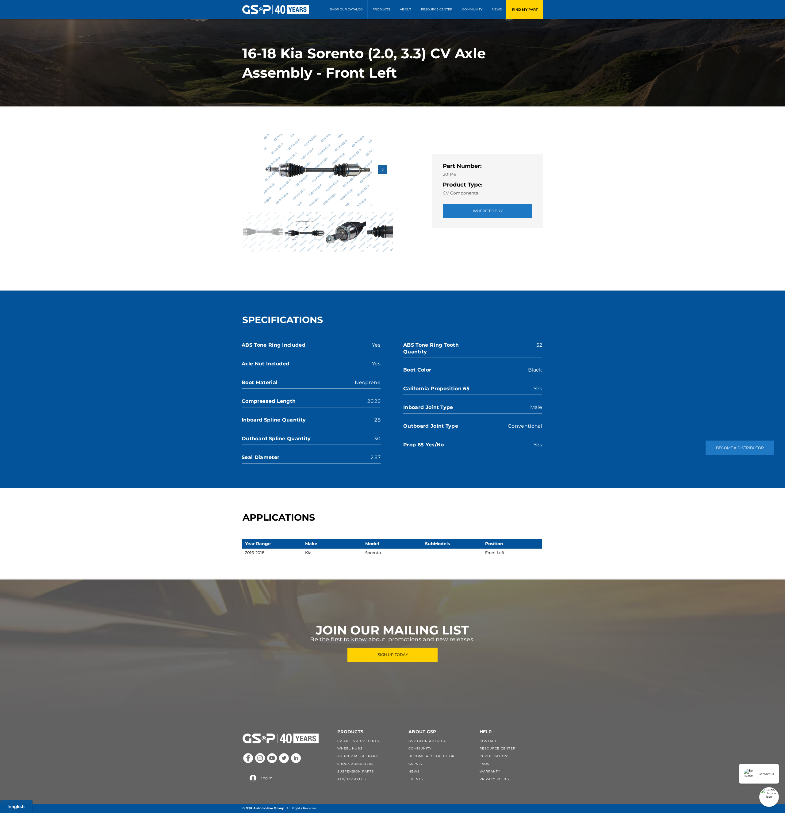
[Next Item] (382, 169)
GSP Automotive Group (265, 808)
